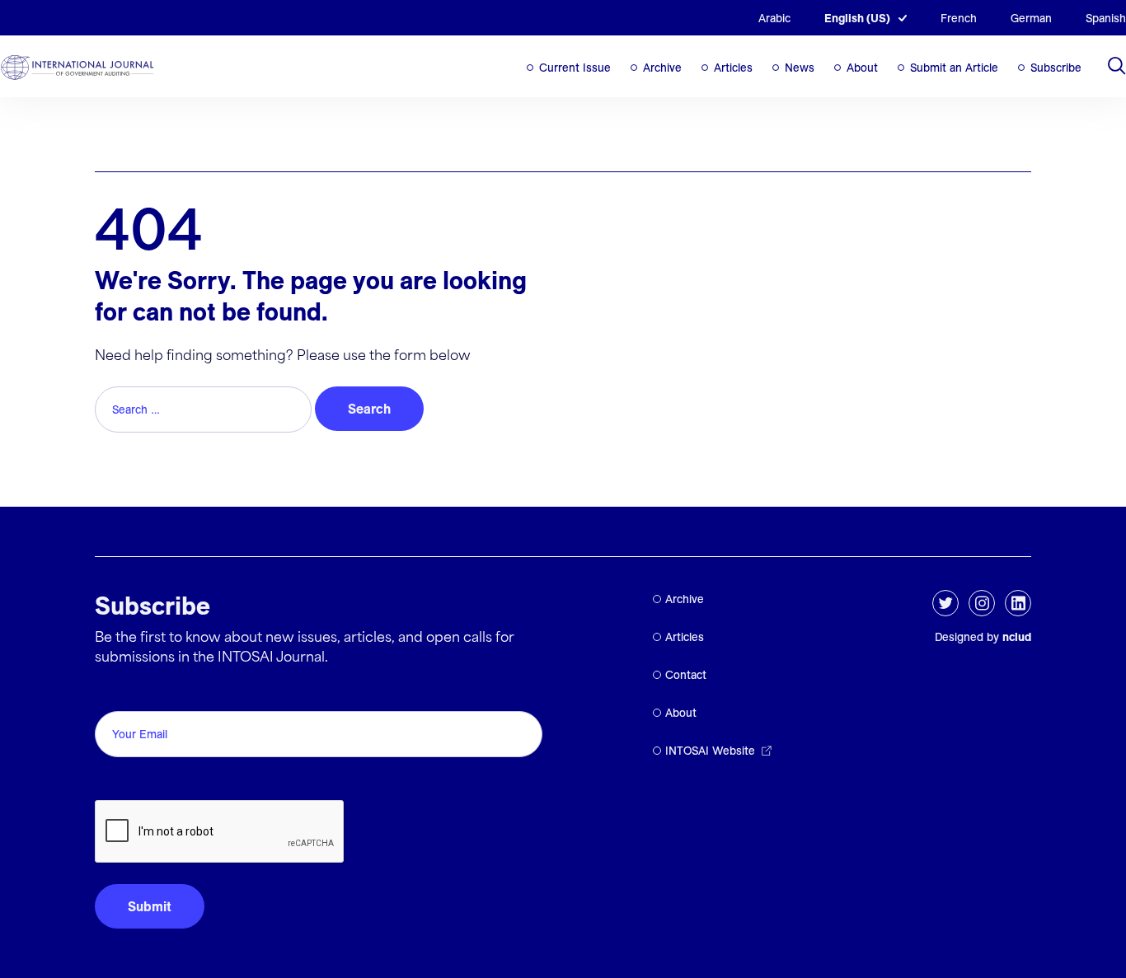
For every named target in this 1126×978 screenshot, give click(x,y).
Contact (685, 674)
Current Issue (575, 67)
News (799, 67)
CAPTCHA (134, 781)
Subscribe (1055, 67)
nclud (1016, 636)
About (862, 67)
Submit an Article (954, 67)
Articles (733, 67)
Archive (662, 67)
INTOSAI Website (710, 750)
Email (116, 692)
